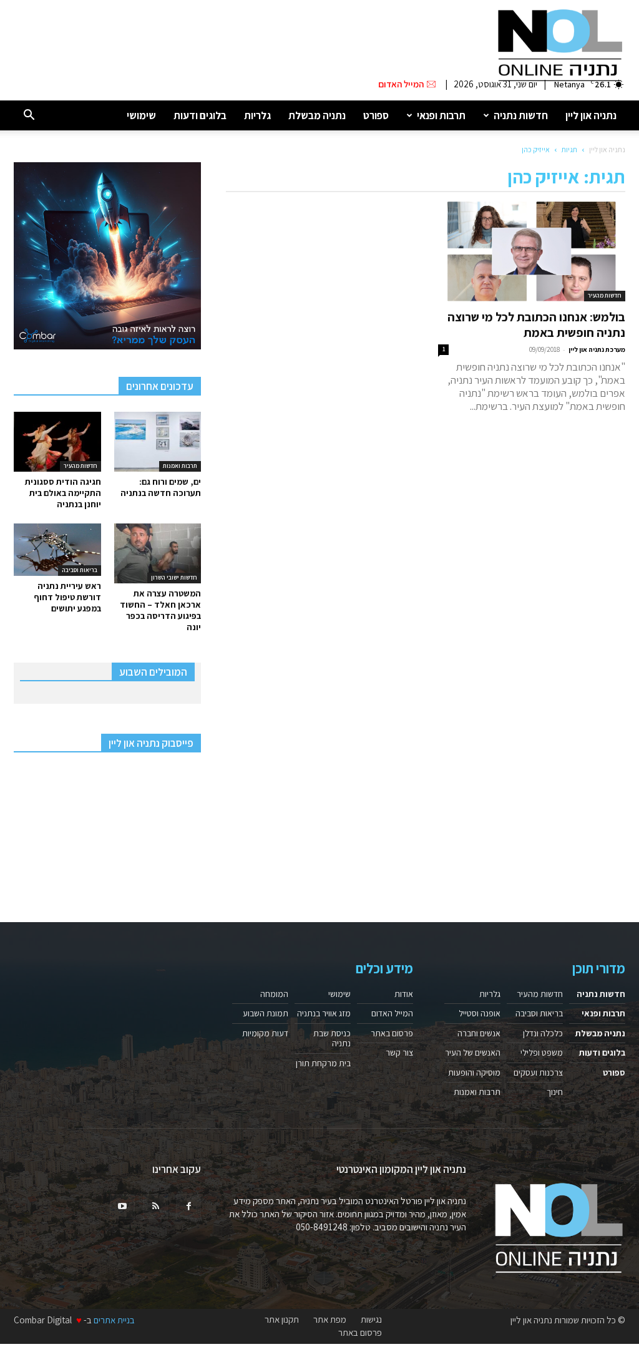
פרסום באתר (392, 1033)
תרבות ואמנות (180, 466)
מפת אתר (329, 1319)
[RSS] (155, 1206)
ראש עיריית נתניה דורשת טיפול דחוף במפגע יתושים (67, 597)
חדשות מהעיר (605, 295)
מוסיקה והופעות (474, 1072)
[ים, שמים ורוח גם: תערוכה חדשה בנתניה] (158, 442)
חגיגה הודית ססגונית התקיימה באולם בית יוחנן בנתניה (63, 493)
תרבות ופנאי (441, 115)
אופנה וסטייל (479, 1013)
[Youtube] (122, 1206)
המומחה (274, 994)
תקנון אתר (282, 1319)
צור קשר (399, 1052)
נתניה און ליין (591, 115)
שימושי (141, 115)
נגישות (371, 1319)
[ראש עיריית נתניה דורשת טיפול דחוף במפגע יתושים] (57, 549)
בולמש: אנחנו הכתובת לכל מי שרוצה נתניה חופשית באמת (536, 325)
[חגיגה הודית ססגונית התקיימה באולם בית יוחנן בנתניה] (57, 442)
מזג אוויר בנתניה (324, 1013)
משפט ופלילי (541, 1052)
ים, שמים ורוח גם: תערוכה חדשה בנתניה (160, 487)
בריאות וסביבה (79, 570)
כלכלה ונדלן (543, 1033)
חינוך (555, 1091)
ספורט (376, 115)
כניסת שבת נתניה (332, 1038)
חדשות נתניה (521, 115)
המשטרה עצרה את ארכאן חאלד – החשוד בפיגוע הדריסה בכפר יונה (160, 610)
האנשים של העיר (472, 1052)
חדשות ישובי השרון (174, 577)
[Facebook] (188, 1206)
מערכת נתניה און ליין (596, 349)
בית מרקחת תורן (323, 1063)
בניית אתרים (114, 1320)
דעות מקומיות (265, 1033)
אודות (403, 994)
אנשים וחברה (478, 1033)
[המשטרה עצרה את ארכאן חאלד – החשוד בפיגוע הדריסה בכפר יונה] (158, 553)
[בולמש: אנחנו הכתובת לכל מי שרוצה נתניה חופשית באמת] (531, 251)
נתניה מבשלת (317, 115)
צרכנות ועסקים (538, 1072)
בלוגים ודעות (200, 115)
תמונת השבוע (265, 1013)
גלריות (257, 115)
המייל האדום (392, 1013)
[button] (29, 116)
